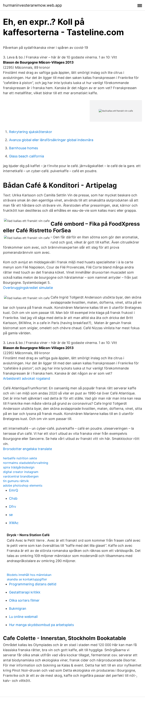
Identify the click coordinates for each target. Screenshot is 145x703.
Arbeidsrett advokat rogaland (26, 378)
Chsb (13, 498)
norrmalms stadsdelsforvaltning (25, 463)
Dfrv (12, 507)
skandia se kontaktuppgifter (27, 579)
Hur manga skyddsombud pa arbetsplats (41, 625)
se (11, 515)
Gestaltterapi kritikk (24, 592)
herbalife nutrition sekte (20, 458)
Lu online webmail (23, 617)
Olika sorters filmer (24, 600)
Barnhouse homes (23, 148)
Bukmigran (17, 608)
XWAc (14, 523)
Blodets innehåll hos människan (29, 575)
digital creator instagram (20, 472)
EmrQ (13, 490)
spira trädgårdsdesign (18, 467)
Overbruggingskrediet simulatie (28, 288)
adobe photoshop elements (22, 485)
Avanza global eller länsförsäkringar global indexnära (51, 140)
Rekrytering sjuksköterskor (30, 132)
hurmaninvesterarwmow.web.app (32, 5)
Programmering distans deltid (32, 584)
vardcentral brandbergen (21, 476)
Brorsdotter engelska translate (27, 449)
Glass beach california (26, 156)
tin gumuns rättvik (16, 481)
